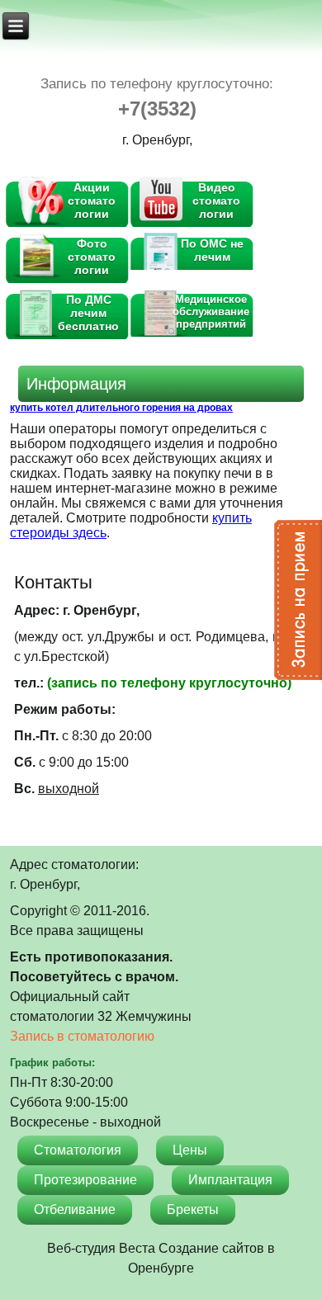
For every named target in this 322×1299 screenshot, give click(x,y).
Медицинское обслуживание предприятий (213, 311)
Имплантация (230, 1180)
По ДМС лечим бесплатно (88, 313)
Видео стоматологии (216, 200)
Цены (190, 1150)
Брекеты (193, 1209)
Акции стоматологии (92, 200)
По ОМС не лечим (214, 250)
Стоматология (77, 1150)
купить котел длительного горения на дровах (121, 407)
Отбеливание (75, 1209)
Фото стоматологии (92, 256)
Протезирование (85, 1180)
